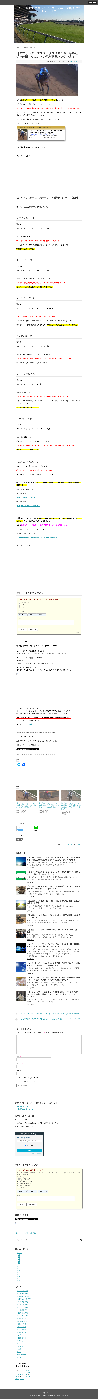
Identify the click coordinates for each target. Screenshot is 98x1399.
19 (20, 1374)
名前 (18, 1056)
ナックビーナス (25, 605)
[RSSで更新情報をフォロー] (21, 839)
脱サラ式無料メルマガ (23, 1138)
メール (19, 1063)
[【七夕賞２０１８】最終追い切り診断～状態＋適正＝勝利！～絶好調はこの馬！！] (21, 919)
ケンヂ (78, 632)
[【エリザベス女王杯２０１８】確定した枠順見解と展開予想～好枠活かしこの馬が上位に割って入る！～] (21, 876)
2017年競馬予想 (22, 1304)
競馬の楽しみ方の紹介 (26, 1181)
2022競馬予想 (21, 1332)
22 (27, 1374)
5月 (19, 1255)
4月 (19, 1257)
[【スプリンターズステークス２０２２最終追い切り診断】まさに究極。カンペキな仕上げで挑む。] (49, 795)
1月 (19, 1263)
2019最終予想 (21, 1318)
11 (18, 1372)
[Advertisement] (49, 177)
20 (22, 1374)
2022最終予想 (21, 1329)
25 (18, 1377)
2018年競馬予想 (74, 61)
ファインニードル (25, 602)
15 (27, 1372)
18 (18, 1374)
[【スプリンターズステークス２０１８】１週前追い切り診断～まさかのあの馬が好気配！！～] (26, 795)
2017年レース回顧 (23, 1296)
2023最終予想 (21, 1338)
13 (22, 1372)
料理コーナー (21, 1354)
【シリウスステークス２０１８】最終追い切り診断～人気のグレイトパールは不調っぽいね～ (51, 1020)
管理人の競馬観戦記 (25, 1185)
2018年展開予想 (22, 1310)
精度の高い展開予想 (25, 1183)
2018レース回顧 (22, 1307)
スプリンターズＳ (66, 844)
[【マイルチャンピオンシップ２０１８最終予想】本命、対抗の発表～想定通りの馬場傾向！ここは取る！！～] (21, 890)
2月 (19, 1261)
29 (27, 1377)
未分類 (19, 1357)
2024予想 (20, 1341)
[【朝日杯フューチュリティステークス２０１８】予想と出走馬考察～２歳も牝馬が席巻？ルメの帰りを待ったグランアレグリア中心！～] (21, 861)
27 (22, 1377)
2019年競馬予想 (22, 1316)
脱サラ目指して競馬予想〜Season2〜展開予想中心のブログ (49, 10)
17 (16, 1374)
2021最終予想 (21, 1327)
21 (24, 1374)
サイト (18, 1070)
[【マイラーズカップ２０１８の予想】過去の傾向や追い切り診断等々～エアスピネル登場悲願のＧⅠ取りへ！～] (21, 948)
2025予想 (20, 1343)
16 (29, 1372)
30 (29, 1377)
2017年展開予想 (22, 1302)
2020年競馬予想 (22, 1321)
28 (24, 1377)
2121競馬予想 (21, 1346)
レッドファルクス (25, 607)
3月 (19, 1259)
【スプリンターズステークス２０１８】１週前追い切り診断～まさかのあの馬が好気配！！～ (26, 805)
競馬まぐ (34, 1153)
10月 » (22, 1379)
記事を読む (30, 867)
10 (16, 1372)
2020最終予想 (21, 1324)
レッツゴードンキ (25, 609)
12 (20, 1372)
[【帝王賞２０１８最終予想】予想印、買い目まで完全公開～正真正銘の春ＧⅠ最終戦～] (21, 905)
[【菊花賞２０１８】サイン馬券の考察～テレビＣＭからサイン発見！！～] (21, 933)
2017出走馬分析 (22, 1293)
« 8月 (17, 1379)
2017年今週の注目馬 (24, 1299)
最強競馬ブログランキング (26, 1109)
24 (16, 1377)
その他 (22, 611)
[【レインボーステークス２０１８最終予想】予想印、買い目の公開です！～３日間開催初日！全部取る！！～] (21, 967)
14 (24, 1372)
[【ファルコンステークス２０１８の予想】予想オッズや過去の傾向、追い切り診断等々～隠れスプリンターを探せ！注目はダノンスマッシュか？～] (21, 996)
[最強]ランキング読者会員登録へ (26, 1233)
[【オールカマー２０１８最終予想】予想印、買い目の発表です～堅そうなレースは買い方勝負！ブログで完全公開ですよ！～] (21, 981)
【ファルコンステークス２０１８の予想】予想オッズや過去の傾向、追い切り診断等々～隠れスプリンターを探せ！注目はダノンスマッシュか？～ (53, 994)
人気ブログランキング (24, 1106)
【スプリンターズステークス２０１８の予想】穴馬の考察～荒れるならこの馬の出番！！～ (51, 1014)
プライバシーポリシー (49, 1393)
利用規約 (39, 1153)
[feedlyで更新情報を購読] (18, 839)
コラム (19, 1352)
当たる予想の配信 (25, 1179)
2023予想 (20, 1335)
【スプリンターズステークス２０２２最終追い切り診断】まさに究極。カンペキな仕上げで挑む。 (49, 805)
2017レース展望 (22, 1291)
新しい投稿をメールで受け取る (29, 1081)
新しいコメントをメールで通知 (29, 1078)
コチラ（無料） (28, 724)
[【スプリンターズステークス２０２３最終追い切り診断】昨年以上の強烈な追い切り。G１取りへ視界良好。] (71, 795)
